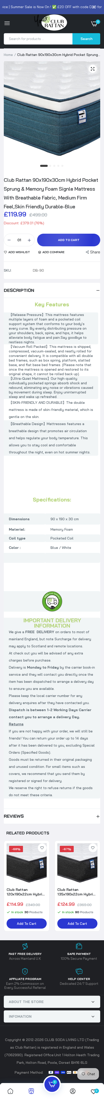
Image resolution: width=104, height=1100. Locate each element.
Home (8, 54)
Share (95, 252)
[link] (42, 847)
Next (94, 888)
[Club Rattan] (50, 23)
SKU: (8, 270)
